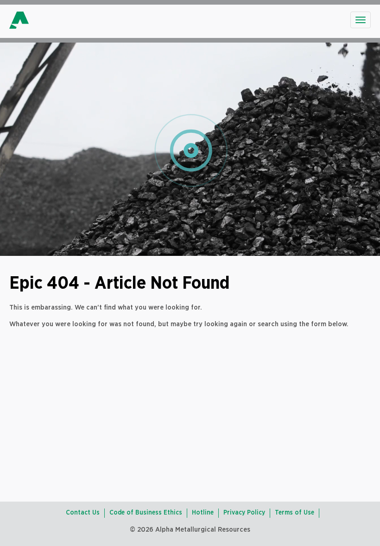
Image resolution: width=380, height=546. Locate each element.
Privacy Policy (244, 512)
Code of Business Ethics (145, 512)
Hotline (203, 512)
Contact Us (83, 512)
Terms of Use (294, 512)
